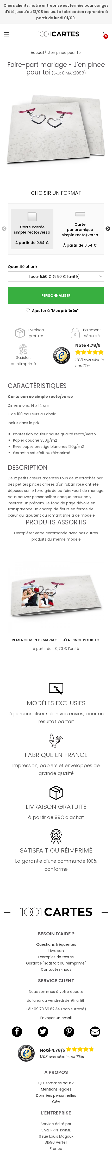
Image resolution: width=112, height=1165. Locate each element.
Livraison (56, 950)
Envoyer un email (56, 1017)
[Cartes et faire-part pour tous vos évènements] (56, 34)
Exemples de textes (56, 957)
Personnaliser (56, 295)
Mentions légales (56, 1089)
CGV (56, 1101)
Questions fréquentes (56, 944)
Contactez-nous (56, 969)
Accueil (37, 52)
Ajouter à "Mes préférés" (55, 310)
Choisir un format (56, 193)
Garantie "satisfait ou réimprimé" (56, 963)
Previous (4, 228)
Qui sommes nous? (56, 1083)
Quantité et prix (22, 266)
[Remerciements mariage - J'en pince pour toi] (56, 597)
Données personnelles (56, 1095)
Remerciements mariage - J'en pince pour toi (56, 640)
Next (107, 228)
